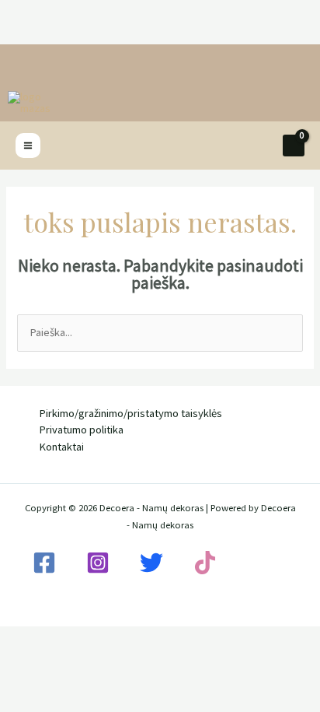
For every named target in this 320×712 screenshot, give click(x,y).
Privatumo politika (81, 430)
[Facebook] (44, 563)
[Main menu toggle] (28, 145)
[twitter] (151, 563)
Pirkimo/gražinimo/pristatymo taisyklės (130, 413)
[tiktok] (205, 563)
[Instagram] (98, 563)
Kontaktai (61, 447)
